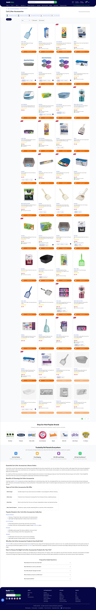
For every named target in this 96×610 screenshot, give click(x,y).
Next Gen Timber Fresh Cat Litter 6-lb (28, 270)
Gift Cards (61, 598)
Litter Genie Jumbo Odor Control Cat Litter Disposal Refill (81, 337)
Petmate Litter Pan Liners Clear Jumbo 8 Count (80, 173)
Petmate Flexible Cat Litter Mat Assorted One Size (62, 173)
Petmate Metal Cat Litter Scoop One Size (46, 303)
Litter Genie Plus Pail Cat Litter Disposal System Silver (62, 337)
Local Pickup (46, 601)
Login (61, 592)
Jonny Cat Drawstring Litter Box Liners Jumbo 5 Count (45, 403)
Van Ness (23, 72)
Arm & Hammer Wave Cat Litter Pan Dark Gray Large (63, 106)
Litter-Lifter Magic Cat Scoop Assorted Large (27, 44)
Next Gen (76, 235)
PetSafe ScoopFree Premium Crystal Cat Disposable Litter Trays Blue (28, 337)
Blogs (50, 5)
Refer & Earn (62, 596)
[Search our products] (55, 2)
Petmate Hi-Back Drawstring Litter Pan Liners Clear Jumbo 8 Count (28, 371)
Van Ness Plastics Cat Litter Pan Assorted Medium (27, 74)
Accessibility (40, 607)
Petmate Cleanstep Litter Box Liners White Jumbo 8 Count (81, 74)
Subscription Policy (55, 607)
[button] (87, 2)
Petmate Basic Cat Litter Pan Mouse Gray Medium (28, 403)
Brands (38, 5)
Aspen (75, 138)
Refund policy (28, 607)
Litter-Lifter (23, 41)
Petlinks (40, 171)
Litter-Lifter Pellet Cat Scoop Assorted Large (28, 303)
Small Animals (77, 599)
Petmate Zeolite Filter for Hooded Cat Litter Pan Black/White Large (64, 140)
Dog (76, 592)
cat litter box (36, 525)
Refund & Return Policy (48, 595)
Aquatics (77, 598)
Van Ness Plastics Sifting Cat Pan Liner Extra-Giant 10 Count (28, 238)
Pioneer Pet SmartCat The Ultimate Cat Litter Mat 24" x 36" (63, 403)
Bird (76, 595)
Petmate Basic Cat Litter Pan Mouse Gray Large (63, 238)
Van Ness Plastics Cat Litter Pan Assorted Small (45, 74)
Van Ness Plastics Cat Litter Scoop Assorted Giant (80, 205)
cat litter (16, 481)
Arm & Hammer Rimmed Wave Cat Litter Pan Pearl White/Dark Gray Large (28, 106)
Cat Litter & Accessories (14, 8)
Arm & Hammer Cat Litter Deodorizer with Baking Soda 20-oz (63, 44)
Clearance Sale (63, 5)
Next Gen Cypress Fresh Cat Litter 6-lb (81, 238)
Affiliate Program (63, 599)
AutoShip (45, 592)
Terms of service (47, 607)
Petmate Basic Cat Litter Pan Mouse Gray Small (28, 173)
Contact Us (62, 595)
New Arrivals (45, 5)
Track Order (46, 599)
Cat (8, 8)
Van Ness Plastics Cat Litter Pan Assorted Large (62, 74)
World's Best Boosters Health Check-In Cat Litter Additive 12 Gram (28, 205)
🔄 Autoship (41, 20)
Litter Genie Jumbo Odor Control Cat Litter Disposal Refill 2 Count (63, 303)
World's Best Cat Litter (78, 104)
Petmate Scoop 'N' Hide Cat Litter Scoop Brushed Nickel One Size (45, 337)
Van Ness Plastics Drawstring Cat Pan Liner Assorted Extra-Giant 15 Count (46, 238)
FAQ (28, 595)
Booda (75, 41)
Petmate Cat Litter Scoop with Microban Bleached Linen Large (45, 205)
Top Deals (56, 5)
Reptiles (76, 596)
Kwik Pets (8, 543)
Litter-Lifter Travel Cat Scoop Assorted (80, 271)
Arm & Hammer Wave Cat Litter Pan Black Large (46, 271)
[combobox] (42, 2)
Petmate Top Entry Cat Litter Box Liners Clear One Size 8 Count (45, 44)
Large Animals (78, 601)
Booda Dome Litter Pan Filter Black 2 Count (81, 44)
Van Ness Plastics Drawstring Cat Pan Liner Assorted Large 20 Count (46, 106)
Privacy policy (34, 607)
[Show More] (35, 80)
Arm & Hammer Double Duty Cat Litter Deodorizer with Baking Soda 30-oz (46, 140)
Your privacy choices (63, 601)
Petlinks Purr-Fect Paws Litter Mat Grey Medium (45, 173)
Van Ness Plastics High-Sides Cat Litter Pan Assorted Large (80, 371)
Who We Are (30, 592)
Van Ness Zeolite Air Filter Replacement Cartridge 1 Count (62, 271)
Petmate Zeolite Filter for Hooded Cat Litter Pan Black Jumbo (46, 371)
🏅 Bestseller (34, 20)
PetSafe (22, 334)
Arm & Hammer (59, 41)
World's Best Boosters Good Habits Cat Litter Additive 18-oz (81, 303)
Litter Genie (23, 138)
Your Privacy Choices (67, 607)
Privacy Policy (46, 596)
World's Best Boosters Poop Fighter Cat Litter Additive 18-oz (81, 106)
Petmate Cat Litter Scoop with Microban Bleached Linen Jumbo (62, 205)
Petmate (40, 41)
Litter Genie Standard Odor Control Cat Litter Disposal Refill (28, 140)
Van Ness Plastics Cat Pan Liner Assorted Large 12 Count (80, 403)
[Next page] (88, 419)
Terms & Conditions (47, 598)
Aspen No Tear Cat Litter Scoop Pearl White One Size (81, 140)
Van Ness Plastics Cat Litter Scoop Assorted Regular (63, 371)
